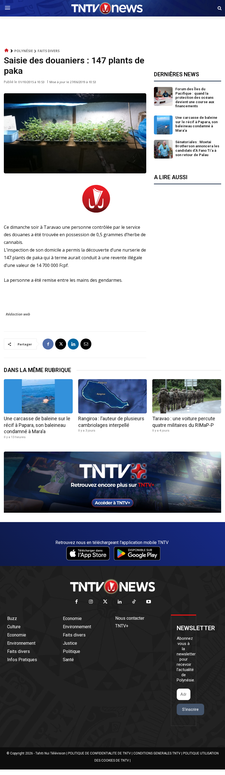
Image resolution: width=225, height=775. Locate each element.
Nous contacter (129, 618)
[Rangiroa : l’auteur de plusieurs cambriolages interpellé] (112, 396)
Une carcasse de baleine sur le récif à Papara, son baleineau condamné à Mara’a (196, 124)
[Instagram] (91, 602)
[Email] (85, 344)
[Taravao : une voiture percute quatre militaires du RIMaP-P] (186, 396)
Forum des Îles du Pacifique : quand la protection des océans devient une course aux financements (194, 97)
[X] (60, 344)
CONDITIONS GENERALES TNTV (157, 753)
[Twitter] (105, 602)
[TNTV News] (112, 586)
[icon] (6, 50)
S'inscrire (190, 709)
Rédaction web (18, 314)
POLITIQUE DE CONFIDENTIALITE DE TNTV (99, 753)
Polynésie (23, 51)
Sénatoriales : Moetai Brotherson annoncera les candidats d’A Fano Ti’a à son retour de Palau (197, 148)
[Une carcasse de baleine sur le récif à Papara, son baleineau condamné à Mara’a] (163, 124)
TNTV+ (121, 626)
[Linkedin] (73, 344)
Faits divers (49, 51)
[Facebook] (48, 344)
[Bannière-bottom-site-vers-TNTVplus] (112, 511)
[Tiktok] (134, 602)
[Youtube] (148, 602)
